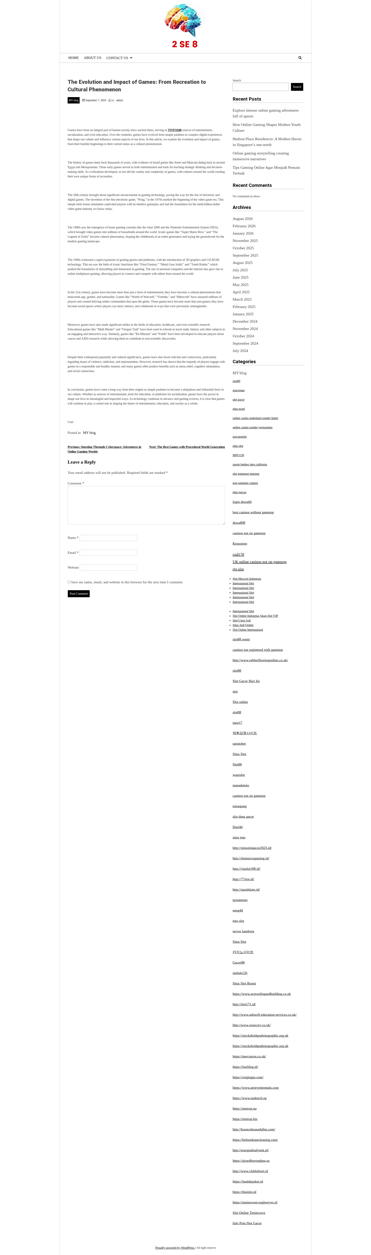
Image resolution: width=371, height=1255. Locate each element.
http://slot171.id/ (244, 1004)
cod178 (238, 554)
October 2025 (243, 248)
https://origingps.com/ (248, 1077)
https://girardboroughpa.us (251, 1161)
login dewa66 (242, 502)
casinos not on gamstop (249, 533)
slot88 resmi (241, 639)
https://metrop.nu (245, 1108)
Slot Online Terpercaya (249, 1213)
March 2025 (242, 299)
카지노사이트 (243, 952)
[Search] (300, 57)
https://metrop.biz (245, 1119)
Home (73, 58)
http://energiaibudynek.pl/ (251, 1150)
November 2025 (245, 240)
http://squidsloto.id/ (246, 889)
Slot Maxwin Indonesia (247, 578)
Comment (76, 483)
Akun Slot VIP (269, 615)
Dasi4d (238, 827)
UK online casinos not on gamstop (260, 562)
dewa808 (239, 523)
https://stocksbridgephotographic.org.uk (260, 1035)
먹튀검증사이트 (245, 733)
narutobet (239, 743)
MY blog (73, 100)
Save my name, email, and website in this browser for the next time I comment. (127, 582)
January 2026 (243, 233)
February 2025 (244, 306)
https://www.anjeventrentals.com (256, 1088)
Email (73, 553)
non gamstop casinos (245, 483)
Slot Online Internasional (248, 629)
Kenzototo (240, 543)
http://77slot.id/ (243, 879)
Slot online (240, 702)
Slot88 (237, 764)
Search (237, 80)
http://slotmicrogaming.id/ (251, 858)
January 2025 (243, 314)
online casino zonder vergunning (252, 427)
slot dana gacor (243, 816)
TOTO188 (174, 130)
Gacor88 (239, 962)
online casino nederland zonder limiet (255, 418)
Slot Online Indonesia (246, 615)
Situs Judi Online (243, 625)
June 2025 (240, 277)
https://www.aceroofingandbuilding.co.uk (262, 994)
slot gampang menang (246, 473)
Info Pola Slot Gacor (247, 1223)
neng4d (238, 910)
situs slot (238, 446)
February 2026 (244, 226)
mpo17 (237, 723)
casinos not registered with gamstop (258, 650)
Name (73, 538)
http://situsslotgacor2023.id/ (252, 848)
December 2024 (245, 321)
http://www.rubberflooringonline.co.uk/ (260, 660)
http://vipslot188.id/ (246, 869)
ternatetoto (240, 900)
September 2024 (245, 343)
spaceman (239, 390)
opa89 (236, 381)
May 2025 (240, 284)
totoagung (240, 806)
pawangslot (240, 436)
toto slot (238, 921)
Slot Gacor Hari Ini (246, 681)
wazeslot (239, 775)
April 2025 (241, 292)
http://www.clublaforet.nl (250, 1171)
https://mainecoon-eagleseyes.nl (255, 1202)
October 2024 (243, 336)
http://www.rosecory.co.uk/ (252, 1025)
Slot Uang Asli (242, 620)
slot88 (237, 670)
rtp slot (238, 569)
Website (73, 567)
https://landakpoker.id (248, 1181)
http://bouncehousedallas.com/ (254, 1129)
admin (119, 100)
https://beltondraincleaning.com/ (255, 1140)
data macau (239, 492)
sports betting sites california (250, 464)
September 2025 (245, 255)
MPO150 (238, 455)
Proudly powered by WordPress (175, 1247)
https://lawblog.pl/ (245, 1067)
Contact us (117, 58)
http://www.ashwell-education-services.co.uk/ (265, 1015)
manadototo (241, 785)
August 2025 (243, 262)
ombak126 (240, 973)
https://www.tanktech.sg (249, 1098)
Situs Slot (239, 754)
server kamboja (243, 931)
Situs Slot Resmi (244, 983)
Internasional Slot (243, 583)
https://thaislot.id (244, 1192)
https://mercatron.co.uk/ (249, 1056)
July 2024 (240, 351)
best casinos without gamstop (253, 512)
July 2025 (240, 270)
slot (235, 691)
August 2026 (243, 218)
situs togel (239, 408)
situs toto (239, 837)
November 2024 (245, 328)
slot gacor (238, 399)
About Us (92, 58)
